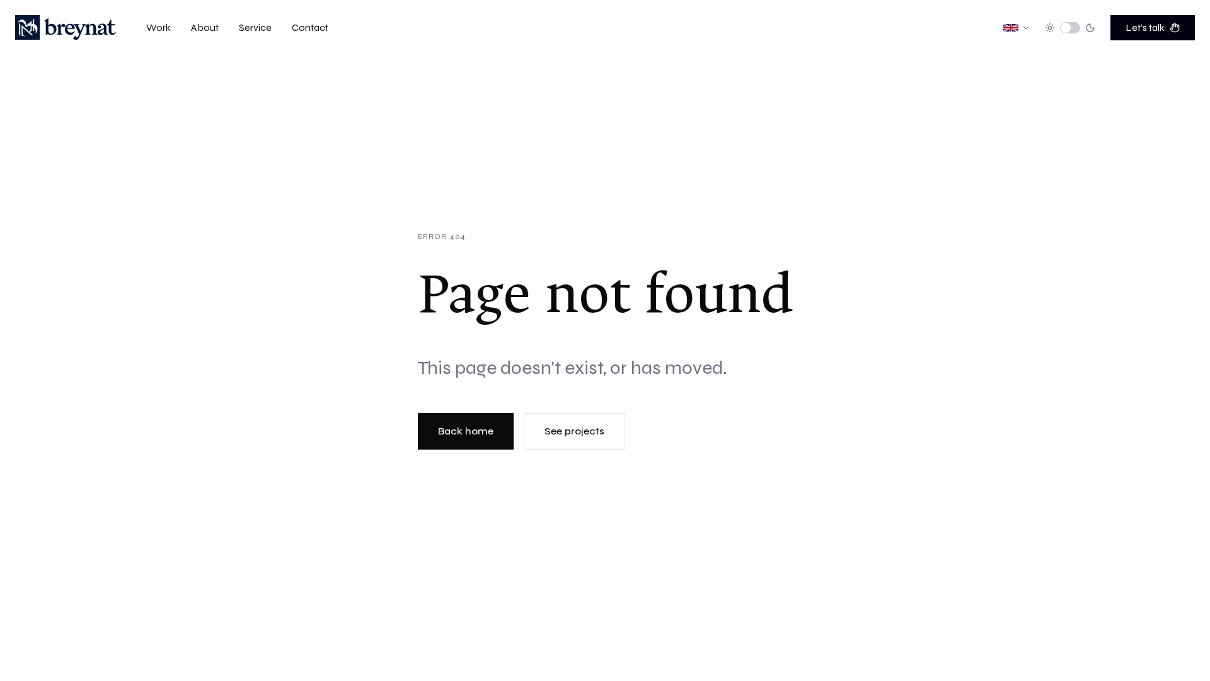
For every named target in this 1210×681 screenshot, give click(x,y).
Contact (310, 27)
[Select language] (1016, 28)
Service (255, 27)
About (205, 27)
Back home (465, 431)
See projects (574, 431)
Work (158, 27)
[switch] (1070, 27)
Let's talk (1145, 27)
